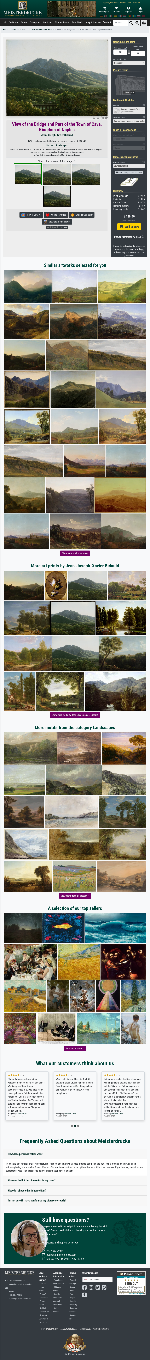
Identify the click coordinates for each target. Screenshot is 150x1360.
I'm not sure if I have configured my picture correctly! (37, 1200)
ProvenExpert (22, 1113)
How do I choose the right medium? (27, 1190)
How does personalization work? (26, 1154)
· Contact (42, 1283)
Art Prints (13, 22)
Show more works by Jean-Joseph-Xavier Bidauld (75, 715)
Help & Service (93, 22)
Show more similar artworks (75, 553)
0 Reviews (63, 227)
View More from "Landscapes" (75, 895)
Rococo (25, 29)
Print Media (77, 22)
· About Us (43, 1322)
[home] (5, 22)
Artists (24, 22)
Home (5, 29)
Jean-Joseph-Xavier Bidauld (42, 29)
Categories (35, 22)
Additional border (119, 59)
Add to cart (131, 226)
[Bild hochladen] (144, 23)
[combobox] (129, 63)
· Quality (56, 1294)
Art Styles (48, 22)
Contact (107, 22)
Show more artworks (75, 1048)
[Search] (131, 23)
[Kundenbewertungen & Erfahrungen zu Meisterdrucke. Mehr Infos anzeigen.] (131, 1283)
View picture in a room (58, 221)
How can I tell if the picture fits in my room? (32, 1180)
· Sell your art (58, 1283)
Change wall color (83, 214)
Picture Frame (62, 22)
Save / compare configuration (130, 172)
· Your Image (58, 1280)
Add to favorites (57, 214)
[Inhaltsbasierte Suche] (137, 23)
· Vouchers (57, 1304)
